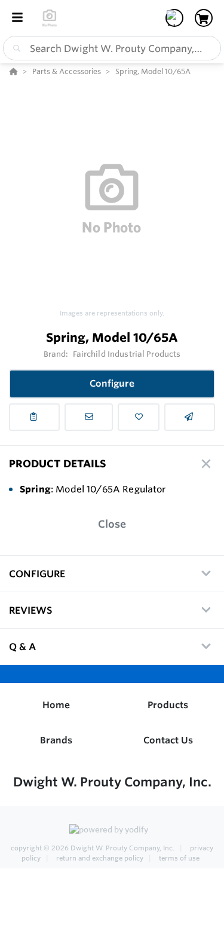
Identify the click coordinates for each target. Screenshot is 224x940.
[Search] (14, 48)
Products (168, 705)
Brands (56, 740)
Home (56, 705)
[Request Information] (89, 417)
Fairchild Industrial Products (127, 354)
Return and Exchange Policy (99, 858)
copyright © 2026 (92, 848)
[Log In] (174, 18)
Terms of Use (178, 858)
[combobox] (112, 48)
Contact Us (168, 740)
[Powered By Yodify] (112, 830)
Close (112, 524)
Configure (112, 383)
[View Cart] (204, 18)
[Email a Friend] (189, 417)
